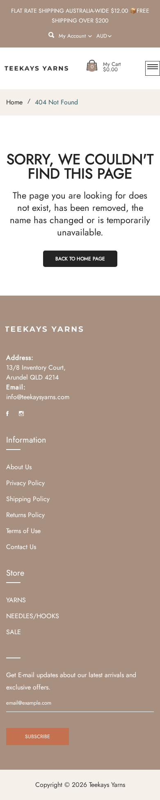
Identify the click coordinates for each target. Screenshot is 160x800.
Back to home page (80, 258)
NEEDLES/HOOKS (32, 616)
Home (14, 102)
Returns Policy (25, 515)
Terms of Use (23, 531)
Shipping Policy (28, 499)
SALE (13, 632)
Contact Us (21, 546)
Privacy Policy (25, 483)
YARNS (16, 600)
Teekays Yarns (107, 784)
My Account (73, 36)
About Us (19, 467)
